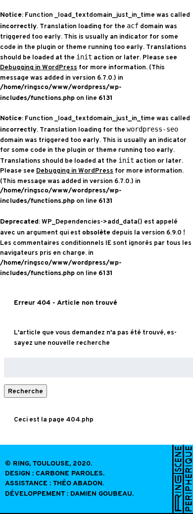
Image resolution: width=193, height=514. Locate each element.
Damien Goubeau (101, 494)
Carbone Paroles (69, 473)
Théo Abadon (77, 483)
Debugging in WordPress (38, 67)
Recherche (25, 391)
